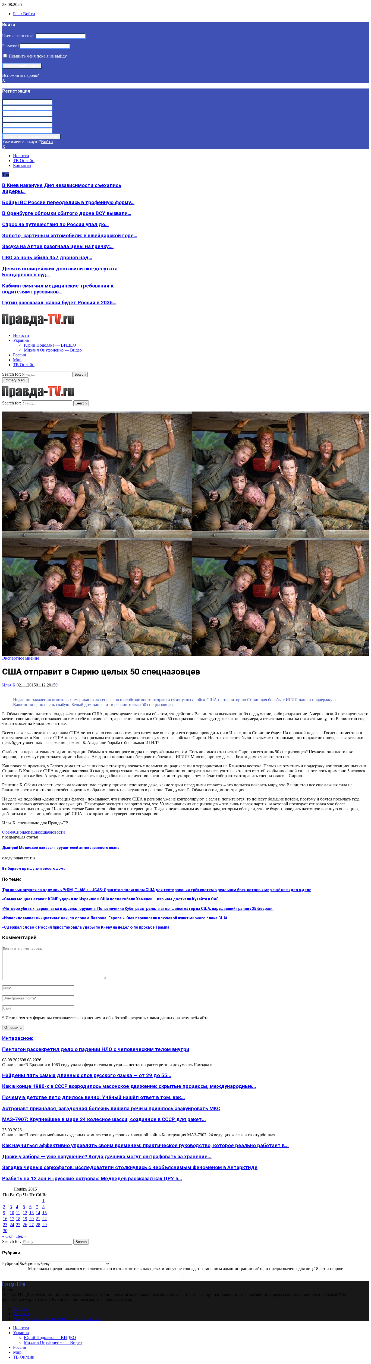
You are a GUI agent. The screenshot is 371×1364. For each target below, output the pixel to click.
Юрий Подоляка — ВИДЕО (50, 345)
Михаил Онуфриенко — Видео (53, 350)
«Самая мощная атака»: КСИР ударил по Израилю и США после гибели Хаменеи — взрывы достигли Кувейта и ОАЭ (110, 899)
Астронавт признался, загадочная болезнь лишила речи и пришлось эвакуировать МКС (111, 1109)
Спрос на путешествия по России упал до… (55, 224)
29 (44, 1224)
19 (25, 1218)
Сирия (20, 832)
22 (44, 1218)
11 (18, 1212)
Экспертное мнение (20, 658)
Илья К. (9, 685)
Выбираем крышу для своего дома (33, 868)
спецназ (33, 832)
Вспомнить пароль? (20, 75)
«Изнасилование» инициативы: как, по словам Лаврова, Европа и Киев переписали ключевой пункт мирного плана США (114, 918)
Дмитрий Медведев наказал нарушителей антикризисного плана (61, 848)
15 (44, 1212)
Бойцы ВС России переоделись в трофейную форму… (68, 202)
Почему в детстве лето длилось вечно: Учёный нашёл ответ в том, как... (93, 1097)
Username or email (18, 35)
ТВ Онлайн (23, 160)
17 (12, 1218)
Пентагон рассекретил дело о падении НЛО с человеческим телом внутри (95, 1049)
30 (5, 1230)
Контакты (22, 165)
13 (31, 1212)
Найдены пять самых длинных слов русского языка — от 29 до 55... (86, 1075)
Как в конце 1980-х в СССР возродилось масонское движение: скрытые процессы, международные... (129, 1086)
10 (12, 1212)
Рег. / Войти (24, 13)
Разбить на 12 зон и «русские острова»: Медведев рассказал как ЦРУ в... (92, 1179)
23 (5, 1224)
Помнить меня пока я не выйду (37, 56)
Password (10, 45)
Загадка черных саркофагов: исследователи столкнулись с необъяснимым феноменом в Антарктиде (129, 1167)
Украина (21, 340)
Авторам (21, 1313)
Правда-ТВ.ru (13, 1284)
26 (25, 1224)
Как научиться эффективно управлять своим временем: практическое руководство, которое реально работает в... (145, 1145)
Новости (21, 155)
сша (44, 832)
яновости (56, 832)
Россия (19, 355)
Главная (20, 1308)
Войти (47, 141)
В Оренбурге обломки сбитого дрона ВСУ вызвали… (66, 213)
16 (5, 1218)
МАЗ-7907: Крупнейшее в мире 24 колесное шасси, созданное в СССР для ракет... (104, 1119)
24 (12, 1224)
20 (31, 1218)
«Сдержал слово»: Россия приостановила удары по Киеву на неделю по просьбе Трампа (85, 927)
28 (38, 1224)
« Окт (7, 1236)
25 (18, 1224)
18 (18, 1218)
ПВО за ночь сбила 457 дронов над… (47, 258)
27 (31, 1224)
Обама (8, 832)
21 (38, 1218)
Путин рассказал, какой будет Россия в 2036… (59, 303)
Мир (17, 359)
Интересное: (17, 1038)
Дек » (21, 1236)
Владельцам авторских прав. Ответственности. (57, 1318)
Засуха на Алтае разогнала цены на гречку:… (58, 246)
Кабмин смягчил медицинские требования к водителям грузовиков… (58, 289)
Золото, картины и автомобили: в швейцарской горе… (69, 236)
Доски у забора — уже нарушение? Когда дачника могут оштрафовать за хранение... (107, 1157)
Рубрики (10, 1263)
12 (25, 1212)
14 (38, 1212)
